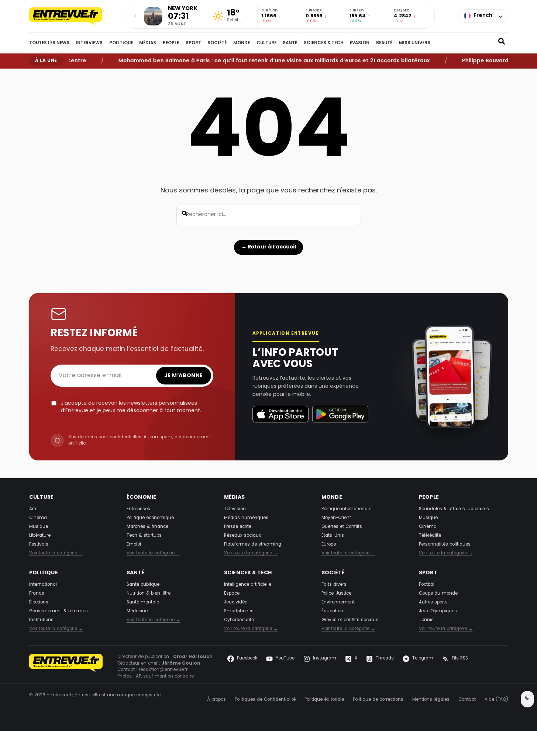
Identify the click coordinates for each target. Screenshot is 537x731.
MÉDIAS (147, 43)
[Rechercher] (501, 43)
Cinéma (38, 518)
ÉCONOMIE (141, 497)
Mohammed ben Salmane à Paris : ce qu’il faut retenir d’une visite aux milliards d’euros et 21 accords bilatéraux (264, 61)
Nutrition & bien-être (149, 593)
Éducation (332, 611)
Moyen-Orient (336, 518)
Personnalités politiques (445, 544)
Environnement (338, 602)
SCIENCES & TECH (324, 43)
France (36, 593)
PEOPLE (171, 43)
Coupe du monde (438, 593)
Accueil (35, 74)
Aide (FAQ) (496, 699)
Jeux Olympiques (438, 611)
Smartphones (239, 611)
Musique (38, 526)
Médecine (137, 611)
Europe (328, 544)
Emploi (134, 544)
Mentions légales (431, 699)
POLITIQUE (121, 43)
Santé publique (143, 584)
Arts (33, 509)
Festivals (38, 544)
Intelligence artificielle (247, 584)
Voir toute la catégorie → (56, 553)
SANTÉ (290, 43)
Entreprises (138, 509)
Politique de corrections (378, 699)
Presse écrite (237, 526)
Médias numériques (246, 518)
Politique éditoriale (324, 699)
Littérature (40, 535)
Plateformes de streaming (252, 544)
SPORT (193, 43)
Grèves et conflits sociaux (349, 620)
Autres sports (433, 602)
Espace (232, 593)
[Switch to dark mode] (527, 699)
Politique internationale (346, 509)
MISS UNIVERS (414, 43)
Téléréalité (430, 535)
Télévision (235, 509)
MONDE (241, 43)
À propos (216, 699)
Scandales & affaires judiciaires (454, 509)
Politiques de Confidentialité (265, 699)
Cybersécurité (239, 620)
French (483, 15)
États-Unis (332, 535)
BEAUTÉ (384, 43)
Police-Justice (336, 593)
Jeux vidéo (235, 602)
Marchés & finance (147, 526)
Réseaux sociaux (242, 535)
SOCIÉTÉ (217, 43)
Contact (467, 699)
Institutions (41, 620)
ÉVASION (359, 43)
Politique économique (150, 518)
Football (427, 584)
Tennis (426, 620)
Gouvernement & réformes (58, 611)
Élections (38, 602)
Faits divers (334, 584)
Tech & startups (144, 535)
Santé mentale (143, 602)
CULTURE (266, 43)
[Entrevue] (73, 16)
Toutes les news (49, 43)
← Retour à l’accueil (268, 247)
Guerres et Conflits (341, 526)
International (43, 584)
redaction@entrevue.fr (163, 669)
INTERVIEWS (89, 43)
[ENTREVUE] (66, 667)
